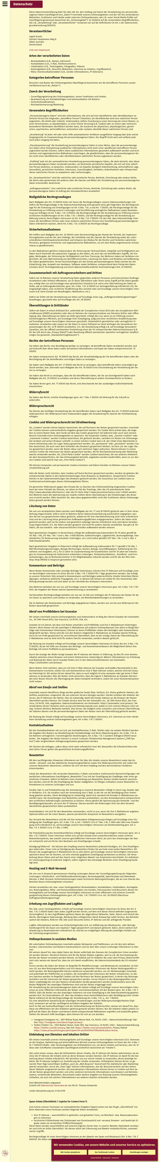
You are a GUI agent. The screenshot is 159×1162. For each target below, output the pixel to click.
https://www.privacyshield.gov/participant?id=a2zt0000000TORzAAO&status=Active (76, 1030)
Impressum (115, 1157)
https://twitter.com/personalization (93, 1027)
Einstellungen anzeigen (139, 1152)
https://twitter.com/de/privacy (49, 1027)
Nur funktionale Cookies (104, 1152)
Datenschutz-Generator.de (54, 1085)
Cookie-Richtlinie (96, 1157)
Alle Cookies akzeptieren (70, 1152)
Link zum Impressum (39, 50)
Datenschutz (106, 1157)
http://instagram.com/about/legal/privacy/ (61, 1022)
